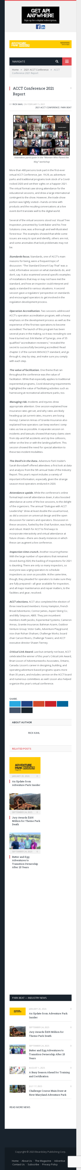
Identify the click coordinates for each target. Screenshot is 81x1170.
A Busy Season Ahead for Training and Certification (49, 1074)
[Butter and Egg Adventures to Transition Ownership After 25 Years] (24, 843)
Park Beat (66, 107)
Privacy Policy (50, 1164)
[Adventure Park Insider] (40, 43)
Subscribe (33, 1164)
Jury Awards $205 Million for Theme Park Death (26, 821)
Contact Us (18, 1164)
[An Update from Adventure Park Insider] (24, 767)
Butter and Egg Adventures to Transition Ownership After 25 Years (25, 862)
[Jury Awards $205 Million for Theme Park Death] (24, 803)
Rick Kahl (18, 104)
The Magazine (43, 1160)
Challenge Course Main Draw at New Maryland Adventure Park (47, 1092)
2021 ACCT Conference (47, 107)
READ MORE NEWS (20, 1107)
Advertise (59, 1160)
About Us (27, 1160)
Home (15, 1160)
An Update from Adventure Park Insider (26, 783)
